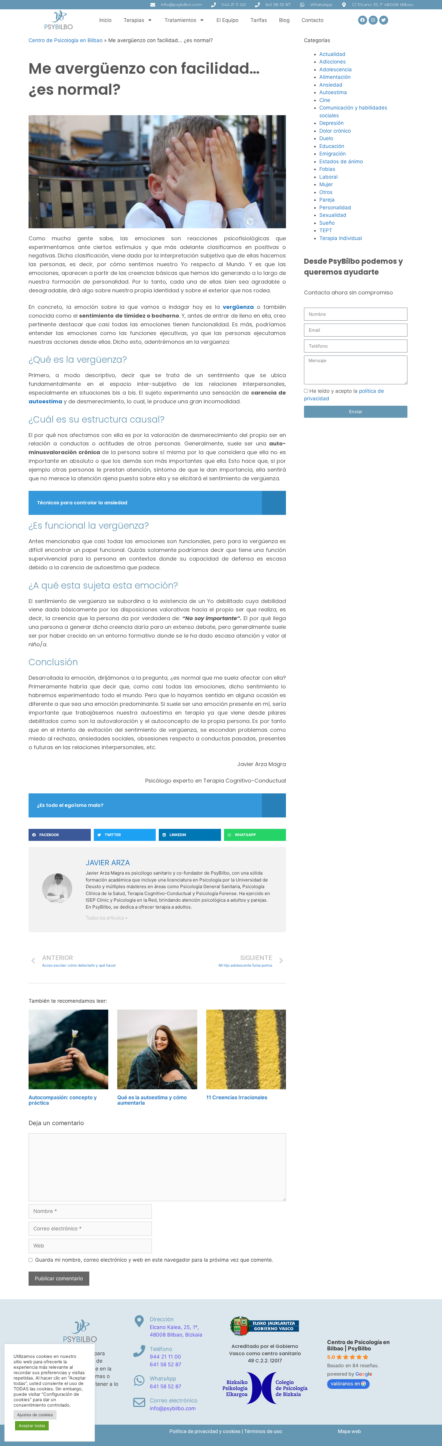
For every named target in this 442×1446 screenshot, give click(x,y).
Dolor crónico (335, 131)
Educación (331, 146)
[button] (60, 835)
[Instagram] (373, 20)
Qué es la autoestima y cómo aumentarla (152, 1100)
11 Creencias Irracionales (236, 1097)
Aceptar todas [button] (32, 1425)
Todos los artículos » (106, 917)
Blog (284, 20)
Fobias (327, 169)
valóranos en (345, 1383)
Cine (324, 100)
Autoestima (333, 92)
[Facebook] (362, 20)
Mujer (326, 184)
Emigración (332, 154)
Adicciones (332, 62)
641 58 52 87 (165, 1364)
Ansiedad (330, 85)
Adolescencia (335, 69)
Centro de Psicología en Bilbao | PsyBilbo (358, 1345)
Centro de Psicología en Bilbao (66, 40)
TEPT (325, 230)
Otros (326, 192)
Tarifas (258, 20)
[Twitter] (383, 20)
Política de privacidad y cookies (205, 1431)
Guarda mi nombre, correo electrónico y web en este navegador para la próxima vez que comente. (154, 1260)
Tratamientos (180, 20)
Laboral (328, 177)
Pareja (327, 200)
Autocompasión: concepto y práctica (63, 1100)
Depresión (331, 123)
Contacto (313, 20)
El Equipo (227, 20)
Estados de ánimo (341, 161)
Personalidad (335, 208)
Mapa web (349, 1431)
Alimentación (335, 77)
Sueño (327, 223)
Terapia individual (340, 238)
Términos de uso (263, 1431)
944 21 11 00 (165, 1357)
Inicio (105, 20)
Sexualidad (332, 215)
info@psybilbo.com (173, 1408)
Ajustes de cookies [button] (35, 1414)
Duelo (326, 138)
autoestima (45, 401)
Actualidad (332, 54)
